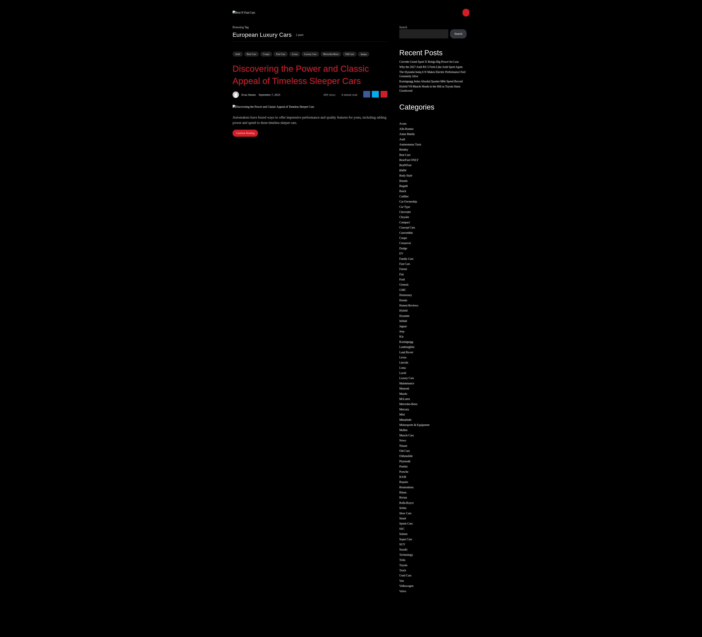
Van (401, 580)
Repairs (403, 482)
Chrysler (404, 217)
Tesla (402, 559)
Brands (403, 180)
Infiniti (403, 321)
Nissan (403, 445)
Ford (402, 279)
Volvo (402, 591)
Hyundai (404, 315)
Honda (403, 300)
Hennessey (405, 295)
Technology (406, 554)
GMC (402, 289)
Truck (402, 570)
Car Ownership (408, 201)
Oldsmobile (406, 456)
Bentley (403, 149)
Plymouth (404, 461)
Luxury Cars (310, 54)
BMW (403, 170)
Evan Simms (248, 94)
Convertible (406, 232)
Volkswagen (406, 585)
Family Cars (406, 258)
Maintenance (406, 383)
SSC (402, 528)
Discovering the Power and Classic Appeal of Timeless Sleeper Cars (301, 75)
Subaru (403, 533)
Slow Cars (405, 513)
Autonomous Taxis (410, 144)
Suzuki (403, 549)
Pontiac (403, 466)
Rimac (403, 492)
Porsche (403, 471)
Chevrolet (405, 211)
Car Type (404, 206)
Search (403, 27)
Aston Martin (407, 134)
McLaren (404, 398)
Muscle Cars (406, 435)
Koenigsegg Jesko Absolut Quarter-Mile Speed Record (431, 81)
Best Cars (251, 54)
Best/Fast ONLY (409, 160)
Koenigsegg (406, 341)
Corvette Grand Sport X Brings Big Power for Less (429, 61)
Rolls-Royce (406, 502)
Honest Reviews (408, 305)
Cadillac (404, 196)
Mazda (403, 393)
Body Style (405, 175)
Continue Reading (245, 133)
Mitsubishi (405, 419)
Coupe (266, 54)
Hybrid (403, 310)
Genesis (403, 284)
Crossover (405, 243)
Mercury (404, 409)
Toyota (403, 565)
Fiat (401, 274)
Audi (237, 54)
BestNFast (405, 165)
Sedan (364, 54)
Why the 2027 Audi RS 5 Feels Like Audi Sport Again (431, 66)
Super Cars (405, 539)
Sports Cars (406, 523)
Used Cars (405, 575)
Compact (404, 222)
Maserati (404, 388)
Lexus (402, 357)
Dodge (403, 248)
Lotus (295, 54)
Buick (402, 191)
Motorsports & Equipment (414, 424)
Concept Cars (407, 227)
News (402, 440)
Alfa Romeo (406, 128)
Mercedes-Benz (331, 54)
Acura (402, 123)
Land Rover (406, 352)
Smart (402, 518)
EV (401, 253)
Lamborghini (406, 347)
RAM (402, 476)
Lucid (402, 372)
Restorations (406, 487)
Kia (401, 336)
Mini (402, 414)
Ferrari (403, 269)
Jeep (401, 331)
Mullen (403, 430)
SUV (402, 544)
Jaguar (403, 326)
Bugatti (403, 186)
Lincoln (403, 362)
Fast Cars (280, 54)
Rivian (403, 497)
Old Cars (349, 54)
